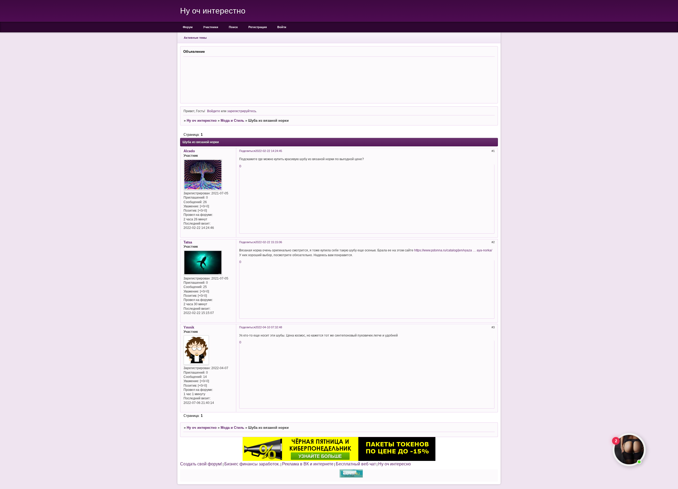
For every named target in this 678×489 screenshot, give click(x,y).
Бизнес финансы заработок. (252, 463)
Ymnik (189, 327)
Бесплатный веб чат (356, 463)
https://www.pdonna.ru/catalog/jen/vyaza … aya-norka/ (453, 250)
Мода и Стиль (232, 121)
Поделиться (247, 150)
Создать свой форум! (201, 463)
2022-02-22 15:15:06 (268, 242)
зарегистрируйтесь (241, 111)
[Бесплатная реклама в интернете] (351, 476)
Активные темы (195, 37)
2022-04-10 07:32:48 (268, 327)
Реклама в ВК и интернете (307, 463)
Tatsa (188, 242)
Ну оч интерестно (202, 121)
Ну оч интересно (394, 463)
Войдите (213, 111)
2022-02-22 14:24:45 (268, 150)
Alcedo (189, 151)
